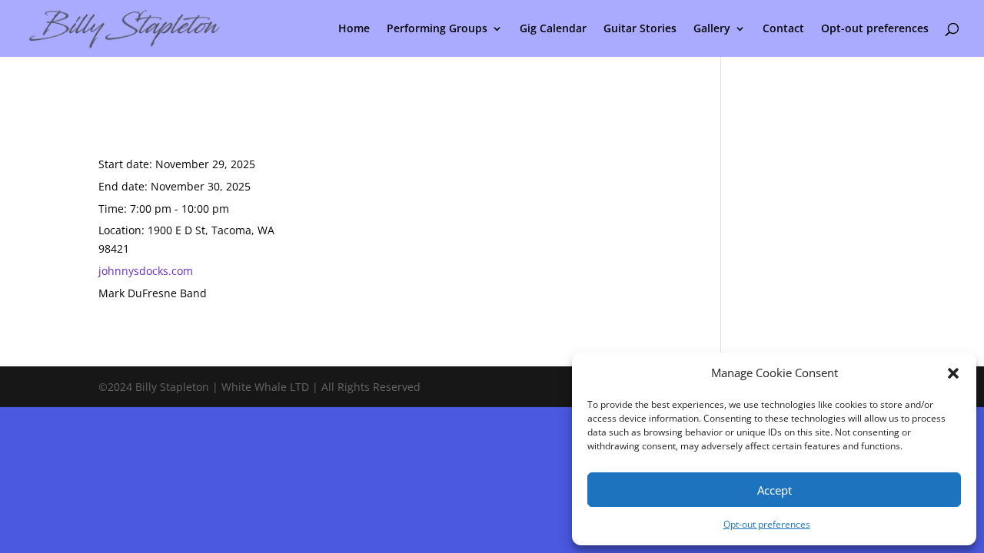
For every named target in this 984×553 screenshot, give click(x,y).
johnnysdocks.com (145, 270)
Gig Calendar (553, 29)
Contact (783, 29)
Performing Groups (437, 29)
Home (354, 29)
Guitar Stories (639, 29)
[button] (953, 373)
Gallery (711, 29)
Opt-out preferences (766, 524)
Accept (774, 490)
